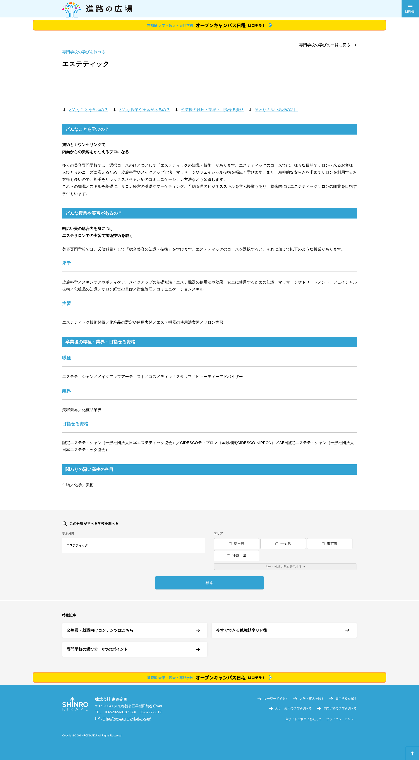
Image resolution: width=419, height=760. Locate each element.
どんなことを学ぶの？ (88, 110)
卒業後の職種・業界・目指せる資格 (212, 110)
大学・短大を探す (312, 698)
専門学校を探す (346, 698)
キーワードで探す (276, 698)
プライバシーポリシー (341, 719)
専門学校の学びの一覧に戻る (324, 45)
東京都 (332, 543)
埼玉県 (239, 543)
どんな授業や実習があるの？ (144, 110)
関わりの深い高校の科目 (276, 110)
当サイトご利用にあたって (303, 719)
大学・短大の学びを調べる (293, 708)
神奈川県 (239, 555)
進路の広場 (209, 8)
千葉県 (285, 543)
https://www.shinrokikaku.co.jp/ (127, 718)
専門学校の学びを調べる (340, 708)
